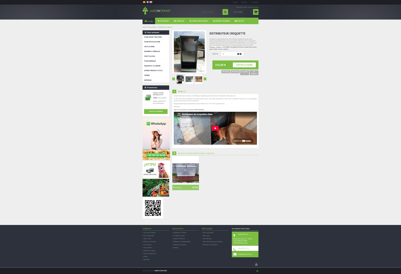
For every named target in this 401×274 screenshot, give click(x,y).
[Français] (147, 2)
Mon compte (207, 228)
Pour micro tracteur (153, 37)
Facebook (235, 72)
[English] (151, 2)
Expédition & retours (180, 233)
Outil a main (149, 46)
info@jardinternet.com (245, 254)
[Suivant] (205, 78)
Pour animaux (150, 61)
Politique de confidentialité (181, 242)
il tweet (226, 72)
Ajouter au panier (244, 65)
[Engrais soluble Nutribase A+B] (148, 97)
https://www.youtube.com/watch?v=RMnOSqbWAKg (189, 110)
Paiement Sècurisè (179, 239)
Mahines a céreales (152, 51)
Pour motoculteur (152, 42)
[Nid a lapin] (185, 173)
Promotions (152, 87)
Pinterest (254, 74)
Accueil (235, 2)
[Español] (144, 2)
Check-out (244, 2)
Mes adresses (207, 239)
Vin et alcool (149, 56)
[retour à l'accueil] (157, 10)
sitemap (175, 247)
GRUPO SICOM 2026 (161, 271)
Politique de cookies (179, 245)
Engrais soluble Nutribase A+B (158, 94)
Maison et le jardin (152, 66)
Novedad (148, 80)
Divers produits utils (153, 70)
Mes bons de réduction (210, 245)
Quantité (215, 54)
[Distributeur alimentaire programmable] (180, 79)
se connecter (254, 2)
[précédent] (173, 78)
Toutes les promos (156, 111)
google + (245, 73)
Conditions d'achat (179, 236)
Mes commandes (208, 233)
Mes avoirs (206, 236)
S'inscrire (255, 7)
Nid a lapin (177, 187)
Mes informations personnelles (213, 242)
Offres (147, 75)
